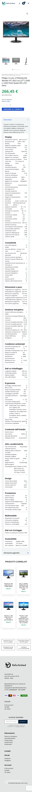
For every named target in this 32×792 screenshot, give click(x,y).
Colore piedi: (9, 487)
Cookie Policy (8, 742)
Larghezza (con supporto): (13, 289)
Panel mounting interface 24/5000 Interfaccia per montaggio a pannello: (12, 391)
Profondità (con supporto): (13, 291)
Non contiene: (9, 545)
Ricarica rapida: (9, 499)
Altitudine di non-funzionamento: (10, 361)
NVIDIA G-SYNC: (10, 496)
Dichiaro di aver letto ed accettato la (16, 726)
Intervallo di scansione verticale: (12, 212)
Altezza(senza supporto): (12, 301)
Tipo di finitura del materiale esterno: (10, 447)
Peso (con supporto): (11, 295)
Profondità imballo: (11, 373)
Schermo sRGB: (9, 236)
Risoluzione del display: (9, 142)
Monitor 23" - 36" (12, 74)
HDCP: (7, 277)
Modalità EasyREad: (11, 454)
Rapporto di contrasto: (12, 157)
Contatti (6, 707)
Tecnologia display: (11, 147)
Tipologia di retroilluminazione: (11, 166)
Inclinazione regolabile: (12, 423)
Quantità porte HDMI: (11, 267)
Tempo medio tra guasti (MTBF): (12, 459)
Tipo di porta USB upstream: (10, 254)
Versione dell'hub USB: (10, 250)
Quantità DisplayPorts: (12, 271)
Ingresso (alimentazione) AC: (13, 281)
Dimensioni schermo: (11, 139)
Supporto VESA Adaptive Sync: (14, 501)
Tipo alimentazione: (11, 334)
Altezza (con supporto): (12, 293)
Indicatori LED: (9, 421)
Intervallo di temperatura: (13, 350)
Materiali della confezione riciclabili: (13, 451)
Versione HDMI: (10, 269)
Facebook (7, 758)
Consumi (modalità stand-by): (14, 322)
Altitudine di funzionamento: (10, 357)
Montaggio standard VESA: (13, 386)
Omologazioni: (9, 466)
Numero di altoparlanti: (12, 522)
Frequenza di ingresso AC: (13, 332)
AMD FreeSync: (9, 498)
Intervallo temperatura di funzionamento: (12, 347)
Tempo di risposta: (10, 173)
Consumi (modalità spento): (13, 324)
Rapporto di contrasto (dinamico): (11, 182)
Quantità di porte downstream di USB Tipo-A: (15, 264)
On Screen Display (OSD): (12, 401)
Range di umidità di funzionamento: (11, 353)
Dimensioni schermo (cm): (13, 223)
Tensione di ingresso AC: (12, 330)
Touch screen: (9, 149)
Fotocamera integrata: (11, 520)
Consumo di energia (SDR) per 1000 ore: (14, 317)
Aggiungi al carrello (13, 109)
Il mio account (8, 705)
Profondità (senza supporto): (13, 299)
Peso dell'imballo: (10, 377)
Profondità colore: (10, 231)
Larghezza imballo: (11, 371)
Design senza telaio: (11, 483)
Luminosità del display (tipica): (12, 170)
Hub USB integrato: (11, 245)
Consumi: (8, 320)
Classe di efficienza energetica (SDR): (14, 313)
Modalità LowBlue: (10, 456)
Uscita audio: (9, 275)
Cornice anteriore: (10, 485)
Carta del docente (9, 738)
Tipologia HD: (9, 151)
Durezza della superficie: (12, 229)
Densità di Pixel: (8, 204)
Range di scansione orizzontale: (11, 208)
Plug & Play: (8, 419)
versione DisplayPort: (11, 273)
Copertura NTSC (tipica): (12, 235)
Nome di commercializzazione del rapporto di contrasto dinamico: (11, 188)
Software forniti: (10, 438)
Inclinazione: (9, 399)
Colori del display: (8, 162)
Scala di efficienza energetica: (10, 337)
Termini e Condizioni (10, 736)
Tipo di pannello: (10, 153)
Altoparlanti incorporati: (12, 518)
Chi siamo (7, 709)
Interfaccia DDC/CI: (11, 225)
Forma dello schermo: (11, 155)
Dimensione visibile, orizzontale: (11, 216)
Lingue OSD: (7, 404)
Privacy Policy (20, 726)
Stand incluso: (9, 432)
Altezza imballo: (10, 375)
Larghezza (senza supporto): (13, 297)
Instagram (7, 760)
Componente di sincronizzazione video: (12, 504)
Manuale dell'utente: (11, 436)
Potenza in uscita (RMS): (12, 524)
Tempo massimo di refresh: (13, 159)
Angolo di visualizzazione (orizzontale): (12, 194)
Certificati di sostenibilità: (9, 542)
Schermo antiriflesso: (11, 175)
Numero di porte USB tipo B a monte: (14, 260)
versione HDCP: (9, 279)
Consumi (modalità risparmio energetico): (14, 327)
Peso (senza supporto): (12, 303)
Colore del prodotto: (11, 481)
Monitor (6, 74)
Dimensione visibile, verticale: (11, 220)
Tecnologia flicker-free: (12, 507)
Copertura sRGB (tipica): (12, 233)
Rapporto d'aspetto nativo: (13, 145)
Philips (8, 101)
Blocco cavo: (8, 387)
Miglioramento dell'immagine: (9, 463)
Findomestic (8, 744)
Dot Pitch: (8, 201)
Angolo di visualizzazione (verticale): (12, 198)
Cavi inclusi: (8, 434)
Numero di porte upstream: (13, 257)
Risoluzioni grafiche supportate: (11, 178)
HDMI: (7, 247)
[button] (27, 13)
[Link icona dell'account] (19, 3)
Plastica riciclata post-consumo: (14, 533)
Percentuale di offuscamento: (14, 227)
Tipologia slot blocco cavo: (11, 396)
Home (3, 74)
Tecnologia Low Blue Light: (13, 509)
